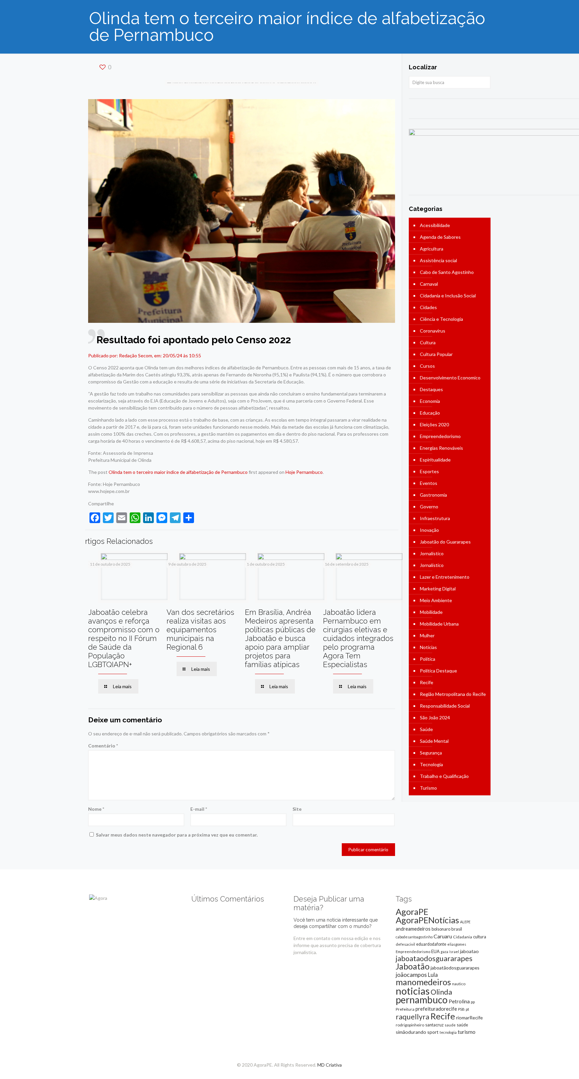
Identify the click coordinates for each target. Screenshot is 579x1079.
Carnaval (429, 284)
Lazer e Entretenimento (444, 577)
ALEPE (465, 922)
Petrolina (459, 1001)
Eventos (428, 483)
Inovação (429, 530)
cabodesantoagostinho (414, 937)
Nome (96, 809)
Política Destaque (438, 670)
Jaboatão (413, 966)
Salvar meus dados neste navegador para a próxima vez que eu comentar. (177, 835)
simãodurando (411, 1032)
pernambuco (422, 999)
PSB (461, 1009)
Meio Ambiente (436, 600)
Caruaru (443, 936)
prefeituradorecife (436, 1009)
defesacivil (405, 944)
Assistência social (438, 260)
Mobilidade (431, 612)
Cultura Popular (436, 354)
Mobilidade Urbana (439, 624)
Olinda (441, 992)
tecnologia (448, 1032)
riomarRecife (469, 1017)
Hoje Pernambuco (304, 472)
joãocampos (411, 974)
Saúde (426, 729)
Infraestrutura (435, 518)
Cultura (428, 342)
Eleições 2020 (434, 424)
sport (433, 1032)
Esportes (429, 471)
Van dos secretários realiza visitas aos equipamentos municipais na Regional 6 (200, 629)
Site (297, 809)
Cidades (428, 307)
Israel (454, 951)
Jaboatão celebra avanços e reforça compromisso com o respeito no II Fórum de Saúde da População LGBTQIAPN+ (123, 638)
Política (427, 659)
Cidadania (462, 936)
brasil (456, 929)
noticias (413, 991)
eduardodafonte (431, 944)
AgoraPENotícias (427, 920)
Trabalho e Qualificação (444, 776)
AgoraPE (412, 912)
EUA (435, 951)
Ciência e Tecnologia (441, 319)
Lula (433, 975)
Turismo (428, 788)
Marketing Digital (438, 588)
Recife (426, 682)
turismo (466, 1032)
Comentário (103, 745)
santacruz (434, 1024)
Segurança (431, 753)
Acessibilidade (435, 225)
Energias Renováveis (441, 448)
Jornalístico (432, 553)
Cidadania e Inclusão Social (448, 295)
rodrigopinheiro (410, 1024)
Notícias (428, 647)
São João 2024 (435, 717)
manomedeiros (423, 982)
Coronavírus (432, 331)
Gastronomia (433, 495)
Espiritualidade (435, 459)
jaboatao (469, 951)
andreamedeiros (413, 929)
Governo (429, 506)
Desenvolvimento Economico (450, 377)
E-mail (198, 809)
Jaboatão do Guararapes (445, 542)
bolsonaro (441, 929)
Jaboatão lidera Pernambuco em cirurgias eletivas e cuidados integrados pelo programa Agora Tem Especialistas (358, 638)
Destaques (431, 389)
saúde (462, 1024)
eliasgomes (456, 944)
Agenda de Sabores (440, 237)
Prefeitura (405, 1009)
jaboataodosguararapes (434, 958)
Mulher (427, 635)
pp (473, 1002)
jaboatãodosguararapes (455, 967)
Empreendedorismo (440, 436)
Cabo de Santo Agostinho (447, 272)
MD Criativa (329, 1065)
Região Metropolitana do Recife (453, 694)
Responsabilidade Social (445, 706)
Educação (430, 413)
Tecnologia (431, 764)
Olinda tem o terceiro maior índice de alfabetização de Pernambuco (178, 472)
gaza (444, 951)
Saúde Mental (434, 741)
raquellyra (412, 1016)
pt (467, 1009)
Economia (430, 401)
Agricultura (431, 248)
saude (450, 1025)
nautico (458, 983)
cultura (479, 936)
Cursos (427, 366)
